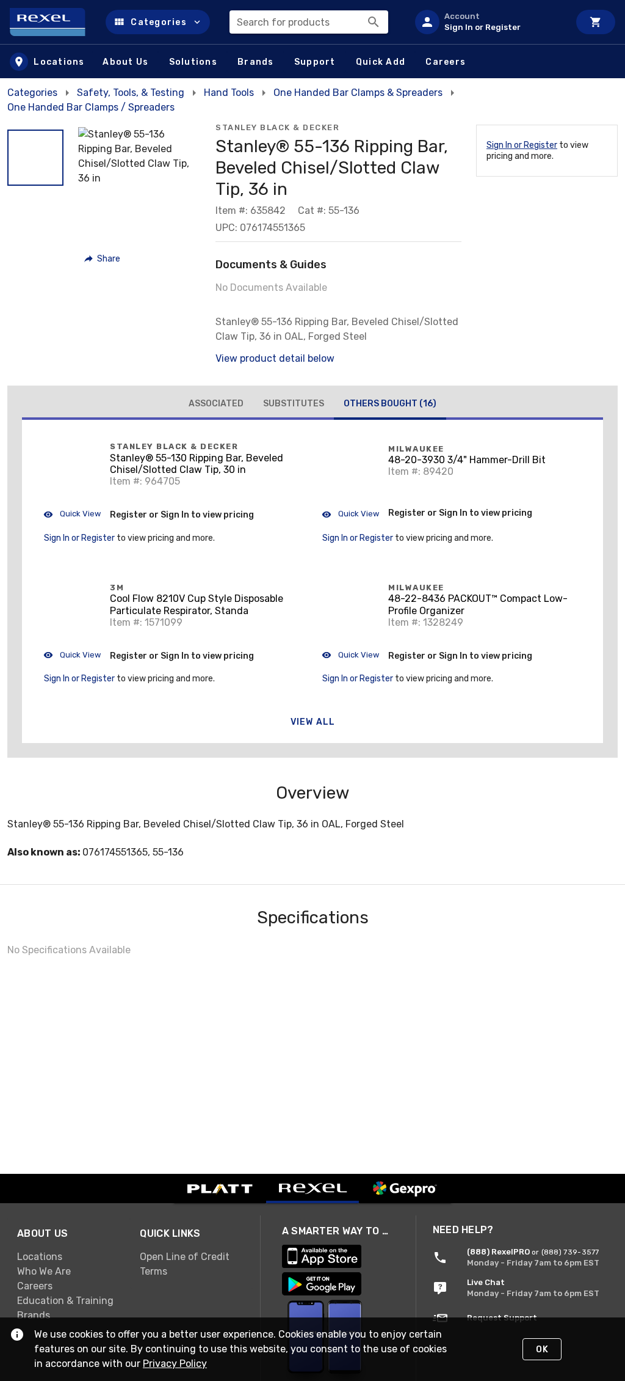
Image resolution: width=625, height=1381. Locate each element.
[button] (158, 22)
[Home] (53, 22)
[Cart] (595, 22)
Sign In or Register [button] (79, 538)
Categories (32, 92)
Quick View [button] (79, 513)
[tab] (216, 403)
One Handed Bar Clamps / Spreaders (91, 107)
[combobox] (308, 22)
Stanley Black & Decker (277, 127)
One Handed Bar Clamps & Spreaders (358, 92)
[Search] (373, 22)
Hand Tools (229, 92)
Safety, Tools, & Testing (130, 92)
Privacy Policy (175, 1363)
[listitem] (487, 22)
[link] (68, 1257)
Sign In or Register (521, 145)
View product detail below (274, 358)
